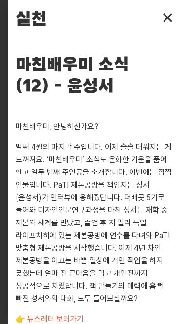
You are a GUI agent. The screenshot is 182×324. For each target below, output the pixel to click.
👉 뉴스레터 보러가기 (49, 319)
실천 (31, 19)
